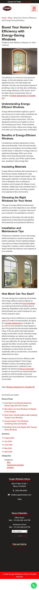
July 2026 (8, 441)
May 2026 (8, 448)
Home (4, 17)
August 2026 (9, 438)
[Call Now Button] (34, 585)
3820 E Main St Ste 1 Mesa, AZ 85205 (19, 484)
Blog (10, 17)
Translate (24, 536)
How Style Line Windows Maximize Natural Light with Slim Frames (17, 404)
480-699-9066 (26, 2)
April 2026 (8, 451)
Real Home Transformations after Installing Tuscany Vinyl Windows (20, 416)
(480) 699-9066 (21, 490)
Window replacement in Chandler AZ (20, 387)
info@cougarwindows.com (21, 494)
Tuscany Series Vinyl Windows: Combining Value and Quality (16, 422)
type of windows (29, 303)
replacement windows (15, 465)
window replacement (13, 323)
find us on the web (27, 369)
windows (10, 467)
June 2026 (8, 444)
